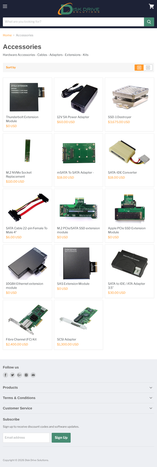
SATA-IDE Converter (122, 172)
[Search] (149, 21)
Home (7, 35)
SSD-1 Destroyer (119, 117)
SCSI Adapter (66, 339)
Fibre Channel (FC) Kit (21, 339)
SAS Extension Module (73, 284)
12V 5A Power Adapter (73, 117)
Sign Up (61, 438)
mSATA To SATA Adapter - (75, 172)
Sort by (11, 67)
